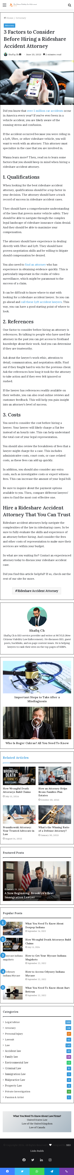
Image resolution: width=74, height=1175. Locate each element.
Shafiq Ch (13, 54)
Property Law (13, 1085)
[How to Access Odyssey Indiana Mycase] (13, 976)
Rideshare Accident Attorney (38, 591)
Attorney (21, 17)
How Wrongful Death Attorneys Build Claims (17, 790)
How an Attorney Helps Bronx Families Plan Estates (52, 792)
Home (9, 17)
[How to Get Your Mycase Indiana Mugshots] (13, 960)
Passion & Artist (14, 1097)
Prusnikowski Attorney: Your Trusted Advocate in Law (18, 831)
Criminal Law (13, 1068)
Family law (11, 1056)
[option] (37, 881)
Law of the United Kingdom (37, 1123)
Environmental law (16, 1062)
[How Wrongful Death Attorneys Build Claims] (19, 776)
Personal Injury (14, 1033)
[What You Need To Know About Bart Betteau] (13, 993)
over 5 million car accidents (45, 110)
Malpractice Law (15, 1079)
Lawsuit (9, 1039)
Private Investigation (17, 1091)
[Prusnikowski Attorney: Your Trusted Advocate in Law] (19, 814)
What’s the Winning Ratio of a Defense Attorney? (53, 829)
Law (7, 1045)
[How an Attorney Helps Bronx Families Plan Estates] (54, 776)
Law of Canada (37, 1127)
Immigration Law (15, 1074)
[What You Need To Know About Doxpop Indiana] (13, 928)
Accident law (13, 1051)
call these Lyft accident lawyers (41, 302)
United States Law (37, 1119)
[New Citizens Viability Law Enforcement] (23, 5)
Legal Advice (12, 1022)
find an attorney (35, 264)
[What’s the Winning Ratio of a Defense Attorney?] (54, 814)
